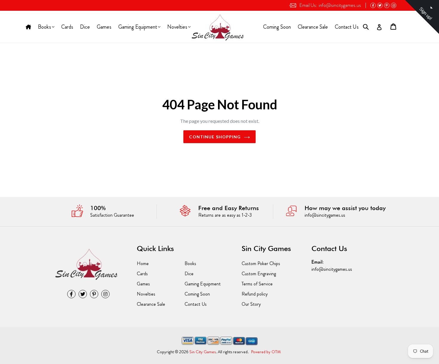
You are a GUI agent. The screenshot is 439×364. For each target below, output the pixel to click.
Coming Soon (277, 27)
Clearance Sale (313, 27)
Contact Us (347, 27)
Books (45, 27)
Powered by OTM (266, 352)
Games (104, 27)
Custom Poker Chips (261, 263)
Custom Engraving (259, 273)
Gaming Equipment (137, 27)
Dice (85, 27)
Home (28, 27)
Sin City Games (202, 352)
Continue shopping (215, 136)
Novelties (177, 27)
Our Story (251, 304)
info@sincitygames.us (330, 5)
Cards (67, 27)
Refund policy (255, 293)
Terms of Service (257, 283)
